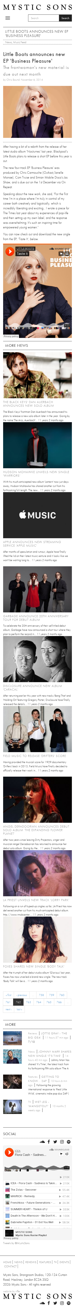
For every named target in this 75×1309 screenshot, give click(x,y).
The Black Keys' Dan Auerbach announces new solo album (28, 404)
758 (41, 995)
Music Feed (19, 42)
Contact (10, 1266)
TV (55, 1262)
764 (38, 1002)
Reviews (30, 1262)
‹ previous (21, 995)
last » (19, 1009)
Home (7, 1262)
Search (65, 18)
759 (51, 995)
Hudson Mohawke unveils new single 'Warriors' (36, 474)
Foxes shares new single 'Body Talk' (33, 966)
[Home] (37, 7)
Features (45, 1262)
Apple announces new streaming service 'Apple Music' (32, 544)
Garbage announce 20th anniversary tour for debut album (36, 618)
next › (8, 1009)
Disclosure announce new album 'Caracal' (32, 688)
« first (8, 995)
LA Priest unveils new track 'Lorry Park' (36, 900)
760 (61, 995)
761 (8, 1002)
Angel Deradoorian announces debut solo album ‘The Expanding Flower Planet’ (36, 830)
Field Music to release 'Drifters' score (34, 756)
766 (59, 1002)
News (8, 42)
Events (64, 1262)
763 (28, 1002)
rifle (18, 1291)
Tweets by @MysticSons (16, 1243)
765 (48, 1002)
